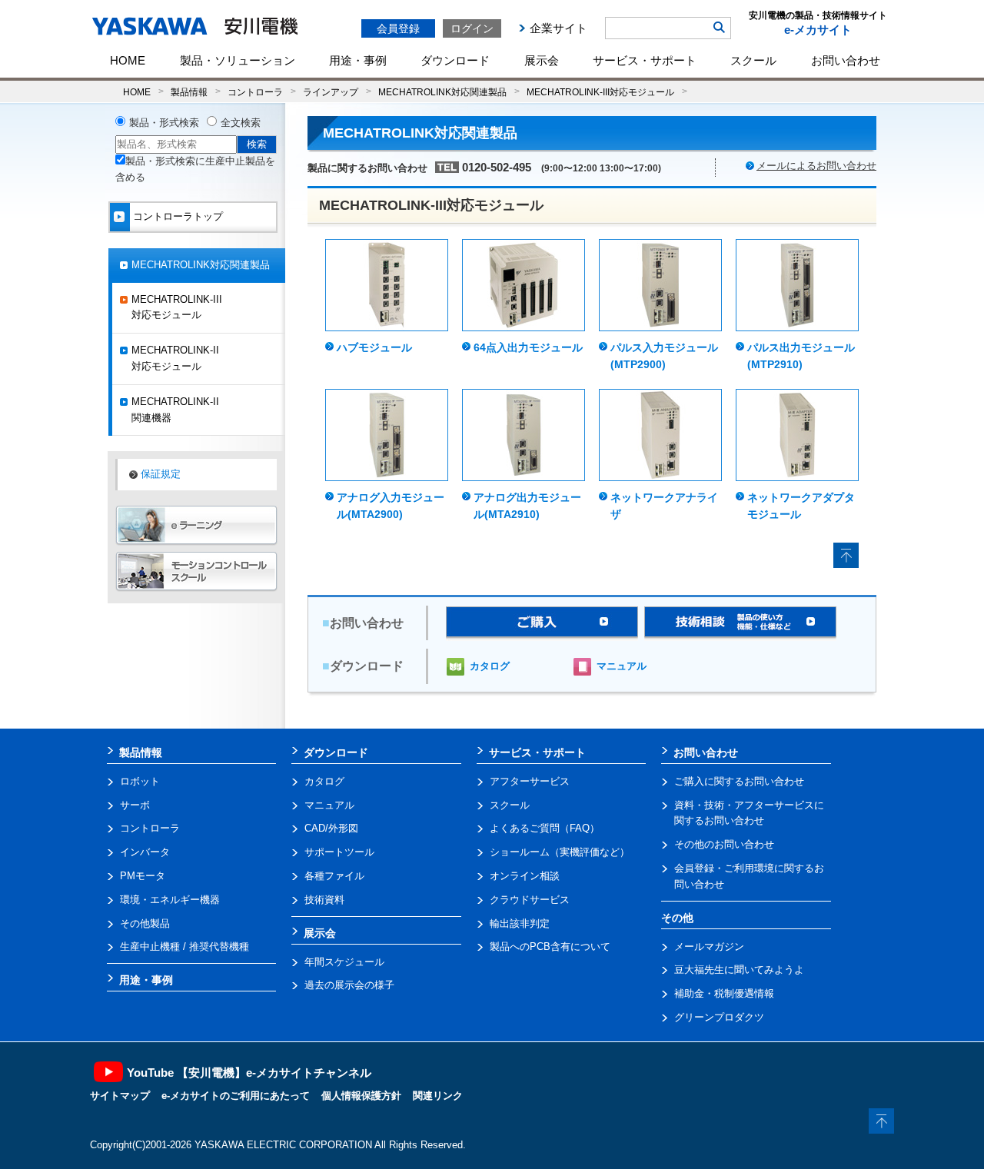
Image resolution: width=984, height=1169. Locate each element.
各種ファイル (334, 876)
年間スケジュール (344, 962)
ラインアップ (330, 92)
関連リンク (438, 1095)
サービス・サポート (644, 60)
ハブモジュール (374, 347)
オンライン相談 (525, 876)
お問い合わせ (845, 60)
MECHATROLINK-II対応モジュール (175, 358)
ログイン (472, 28)
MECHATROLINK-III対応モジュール (600, 92)
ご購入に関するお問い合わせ (739, 781)
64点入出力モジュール (528, 347)
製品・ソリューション (237, 60)
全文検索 (241, 122)
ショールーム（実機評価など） (560, 852)
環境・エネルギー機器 (170, 899)
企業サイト (558, 28)
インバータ (145, 852)
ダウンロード (455, 60)
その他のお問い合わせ (724, 844)
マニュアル (622, 666)
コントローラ (255, 92)
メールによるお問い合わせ (816, 165)
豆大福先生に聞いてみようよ (739, 969)
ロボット (140, 781)
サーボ (135, 805)
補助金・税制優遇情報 (724, 993)
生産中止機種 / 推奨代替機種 (184, 946)
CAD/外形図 (331, 828)
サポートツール (339, 852)
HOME (127, 60)
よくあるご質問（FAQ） (545, 828)
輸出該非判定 (520, 923)
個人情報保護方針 (361, 1095)
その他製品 (145, 923)
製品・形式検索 (164, 122)
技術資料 (324, 899)
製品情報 (189, 92)
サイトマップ (120, 1095)
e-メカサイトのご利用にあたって (235, 1095)
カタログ (490, 666)
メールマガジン (709, 946)
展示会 (541, 60)
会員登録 (398, 28)
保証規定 (161, 474)
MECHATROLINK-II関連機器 (175, 409)
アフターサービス (530, 781)
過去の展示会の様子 (349, 985)
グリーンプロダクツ (719, 1017)
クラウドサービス (530, 899)
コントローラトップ (178, 216)
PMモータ (142, 876)
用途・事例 (358, 60)
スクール (753, 60)
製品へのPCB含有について (550, 946)
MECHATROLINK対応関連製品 (442, 92)
